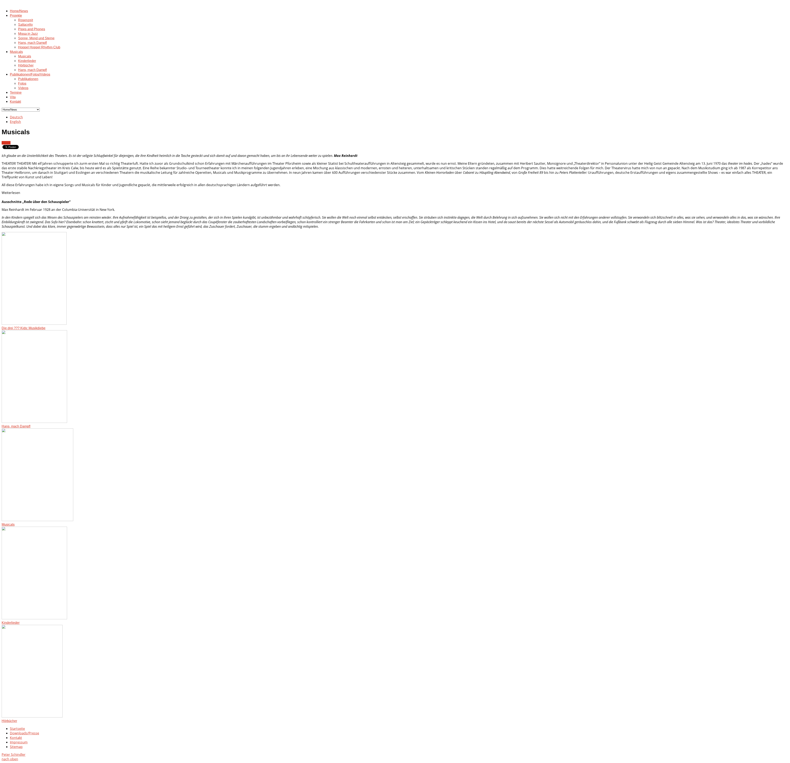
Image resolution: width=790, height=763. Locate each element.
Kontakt (15, 101)
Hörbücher (26, 65)
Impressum (19, 742)
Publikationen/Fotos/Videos (30, 74)
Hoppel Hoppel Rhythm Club (39, 47)
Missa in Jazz (28, 33)
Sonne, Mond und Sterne (36, 38)
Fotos (22, 83)
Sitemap (16, 746)
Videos (23, 88)
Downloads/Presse (24, 733)
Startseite (17, 728)
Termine (16, 92)
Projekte (16, 15)
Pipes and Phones (31, 29)
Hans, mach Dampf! (32, 42)
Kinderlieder (27, 61)
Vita (13, 97)
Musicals (16, 52)
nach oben (10, 759)
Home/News (19, 11)
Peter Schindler (14, 754)
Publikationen (28, 79)
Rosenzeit (25, 20)
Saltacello (25, 24)
